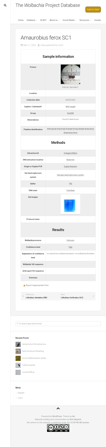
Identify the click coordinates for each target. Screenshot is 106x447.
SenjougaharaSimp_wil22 (51, 45)
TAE (70, 184)
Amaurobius (89, 129)
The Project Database (48, 5)
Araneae (69, 129)
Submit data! (93, 9)
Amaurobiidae (78, 129)
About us (54, 20)
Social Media (68, 20)
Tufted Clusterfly (28, 365)
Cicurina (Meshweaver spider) (34, 358)
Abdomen (70, 160)
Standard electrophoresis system (70, 175)
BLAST (43, 20)
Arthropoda (51, 129)
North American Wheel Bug (33, 351)
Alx (73, 416)
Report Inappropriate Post (37, 285)
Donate (97, 20)
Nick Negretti (75, 419)
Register (21, 393)
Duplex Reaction (70, 166)
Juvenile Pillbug (28, 372)
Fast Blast (70, 190)
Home (21, 20)
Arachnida (61, 129)
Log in (20, 398)
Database (31, 20)
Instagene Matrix (70, 153)
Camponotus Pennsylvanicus (34, 344)
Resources (84, 20)
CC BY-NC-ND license (79, 422)
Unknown (70, 240)
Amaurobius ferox (70, 133)
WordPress (57, 416)
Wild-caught (70, 107)
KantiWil (70, 113)
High (70, 247)
